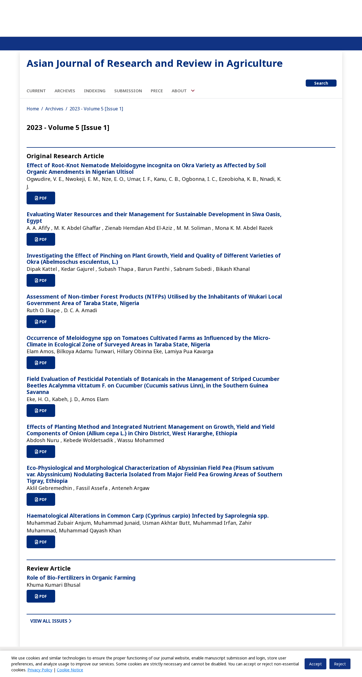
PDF (42, 198)
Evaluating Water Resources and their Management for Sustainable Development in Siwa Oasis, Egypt (154, 217)
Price (157, 90)
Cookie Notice (70, 669)
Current (36, 90)
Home (33, 109)
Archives (65, 90)
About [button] (180, 90)
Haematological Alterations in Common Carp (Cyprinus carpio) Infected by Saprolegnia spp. (148, 515)
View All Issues (49, 621)
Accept (315, 664)
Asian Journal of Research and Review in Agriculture (155, 63)
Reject (340, 664)
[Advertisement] (181, 17)
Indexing (94, 90)
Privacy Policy (39, 669)
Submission (128, 90)
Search (321, 83)
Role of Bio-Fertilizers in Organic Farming (81, 577)
